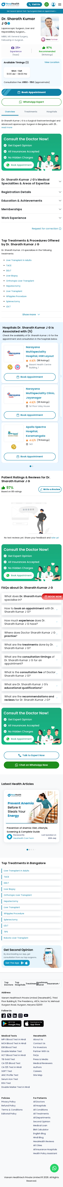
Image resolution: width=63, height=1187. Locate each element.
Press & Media (40, 1059)
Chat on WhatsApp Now (33, 765)
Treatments (30, 111)
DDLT (8, 270)
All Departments (41, 1117)
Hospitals (52, 111)
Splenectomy (13, 301)
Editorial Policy (8, 1113)
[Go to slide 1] (30, 466)
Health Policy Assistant (45, 1153)
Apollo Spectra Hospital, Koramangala (36, 431)
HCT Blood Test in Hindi (13, 1055)
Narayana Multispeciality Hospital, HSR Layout (40, 351)
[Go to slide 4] (33, 849)
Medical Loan (40, 1125)
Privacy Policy (8, 1101)
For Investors (40, 1047)
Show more (29, 314)
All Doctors (39, 1101)
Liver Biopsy (12, 275)
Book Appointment (32, 377)
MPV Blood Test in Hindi (13, 1039)
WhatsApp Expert (33, 102)
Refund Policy (8, 1105)
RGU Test (6, 1083)
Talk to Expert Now (33, 755)
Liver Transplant (14, 291)
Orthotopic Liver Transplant (20, 280)
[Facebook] (3, 1015)
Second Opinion (41, 1121)
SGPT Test (6, 1071)
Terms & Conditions (12, 1109)
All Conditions (40, 1109)
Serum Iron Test (9, 1079)
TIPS (6, 931)
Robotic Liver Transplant (16, 937)
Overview (10, 111)
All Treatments (41, 1113)
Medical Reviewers (42, 1063)
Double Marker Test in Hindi (15, 1087)
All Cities (37, 1145)
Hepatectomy (13, 285)
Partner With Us (41, 1051)
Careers (37, 1071)
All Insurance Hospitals (45, 1149)
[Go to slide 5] (35, 849)
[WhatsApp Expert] (46, 4)
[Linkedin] (15, 1015)
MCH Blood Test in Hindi (13, 1043)
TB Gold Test (8, 1059)
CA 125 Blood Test (10, 1063)
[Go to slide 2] (32, 466)
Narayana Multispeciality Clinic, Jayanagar (40, 393)
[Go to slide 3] (31, 849)
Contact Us (39, 1043)
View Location (52, 62)
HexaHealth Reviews (43, 1141)
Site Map (37, 1075)
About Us (38, 1039)
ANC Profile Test (9, 1075)
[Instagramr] (20, 1015)
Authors (37, 1067)
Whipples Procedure (16, 296)
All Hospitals (39, 1105)
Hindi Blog (38, 1137)
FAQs (36, 1055)
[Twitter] (9, 1015)
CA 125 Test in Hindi (11, 1067)
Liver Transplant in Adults (19, 260)
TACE (8, 265)
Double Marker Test (11, 1051)
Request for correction (45, 228)
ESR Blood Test (9, 1047)
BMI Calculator (40, 1129)
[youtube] (26, 1015)
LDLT (8, 306)
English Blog (39, 1133)
